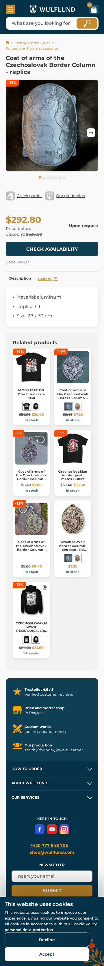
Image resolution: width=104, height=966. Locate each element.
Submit (52, 890)
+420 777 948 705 (49, 845)
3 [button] (48, 177)
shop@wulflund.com (52, 852)
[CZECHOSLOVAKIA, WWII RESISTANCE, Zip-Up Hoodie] (35, 639)
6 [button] (60, 177)
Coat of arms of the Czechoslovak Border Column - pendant (72, 396)
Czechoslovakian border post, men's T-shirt (72, 475)
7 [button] (64, 177)
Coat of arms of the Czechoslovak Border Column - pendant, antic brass (31, 549)
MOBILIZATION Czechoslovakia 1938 (31, 394)
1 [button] (40, 177)
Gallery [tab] (48, 278)
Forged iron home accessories (32, 48)
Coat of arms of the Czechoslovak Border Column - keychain (31, 477)
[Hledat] (87, 23)
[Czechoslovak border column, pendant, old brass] (77, 406)
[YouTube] (52, 829)
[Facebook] (39, 829)
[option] (52, 126)
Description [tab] (20, 278)
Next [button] (91, 132)
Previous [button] (13, 132)
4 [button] (52, 177)
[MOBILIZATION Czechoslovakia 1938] (26, 406)
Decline (47, 939)
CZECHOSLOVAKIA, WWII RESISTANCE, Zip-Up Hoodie (32, 629)
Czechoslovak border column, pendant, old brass (72, 547)
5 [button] (56, 177)
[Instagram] (64, 829)
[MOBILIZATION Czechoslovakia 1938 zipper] (35, 406)
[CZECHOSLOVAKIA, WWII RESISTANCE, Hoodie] (26, 639)
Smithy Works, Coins (32, 43)
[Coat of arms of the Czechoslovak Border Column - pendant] (68, 406)
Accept (46, 954)
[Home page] (8, 43)
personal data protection (29, 929)
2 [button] (44, 177)
